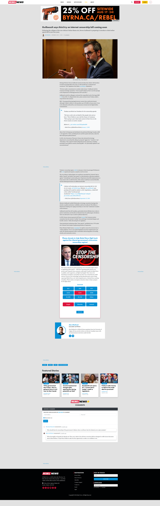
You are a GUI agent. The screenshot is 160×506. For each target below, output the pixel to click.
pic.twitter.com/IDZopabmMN (78, 124)
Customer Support (78, 482)
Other (91, 297)
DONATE (80, 312)
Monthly (80, 304)
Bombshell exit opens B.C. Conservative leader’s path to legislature (89, 388)
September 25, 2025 (85, 198)
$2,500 (80, 297)
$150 (68, 293)
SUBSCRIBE (60, 412)
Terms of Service (77, 477)
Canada (44, 364)
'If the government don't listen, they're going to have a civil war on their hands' (50, 388)
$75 (92, 288)
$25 (68, 288)
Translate (103, 487)
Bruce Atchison (50, 433)
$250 (80, 293)
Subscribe (76, 480)
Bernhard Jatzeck (50, 426)
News (62, 2)
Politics (50, 364)
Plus (86, 2)
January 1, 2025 (86, 127)
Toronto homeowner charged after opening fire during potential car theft (70, 388)
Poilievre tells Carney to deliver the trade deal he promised (109, 387)
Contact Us (76, 484)
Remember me (48, 418)
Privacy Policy (77, 475)
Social (75, 487)
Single (68, 304)
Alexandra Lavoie (47, 393)
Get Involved (78, 2)
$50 (80, 288)
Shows (69, 2)
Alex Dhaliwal (47, 35)
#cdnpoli (88, 194)
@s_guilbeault (89, 188)
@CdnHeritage (76, 188)
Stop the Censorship (63, 364)
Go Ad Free (17, 271)
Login (75, 489)
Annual (91, 304)
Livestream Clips (66, 393)
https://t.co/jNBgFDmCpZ (78, 194)
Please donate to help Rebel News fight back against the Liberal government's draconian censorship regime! (80, 240)
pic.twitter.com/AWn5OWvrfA (72, 195)
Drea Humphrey (85, 393)
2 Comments (67, 35)
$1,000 (68, 297)
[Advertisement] (19, 251)
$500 (91, 293)
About (92, 2)
